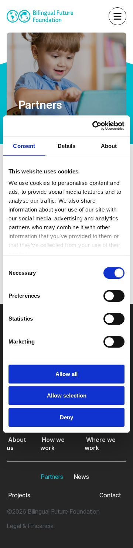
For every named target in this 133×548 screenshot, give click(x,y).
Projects (18, 495)
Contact (109, 495)
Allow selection (66, 395)
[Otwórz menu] (99, 16)
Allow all (66, 374)
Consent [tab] (24, 146)
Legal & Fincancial (31, 526)
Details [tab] (67, 146)
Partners (51, 476)
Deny (66, 417)
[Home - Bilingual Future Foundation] (40, 16)
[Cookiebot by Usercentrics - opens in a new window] (94, 126)
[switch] (114, 296)
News (80, 476)
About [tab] (109, 146)
